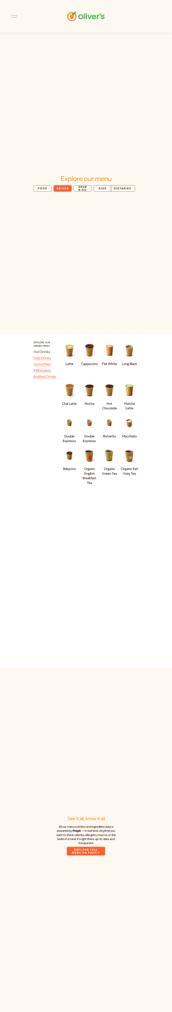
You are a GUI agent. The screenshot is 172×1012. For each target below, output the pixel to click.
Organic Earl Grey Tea (129, 471)
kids (103, 188)
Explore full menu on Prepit (86, 851)
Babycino (69, 469)
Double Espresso (69, 438)
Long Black (129, 364)
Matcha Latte (129, 406)
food (42, 188)
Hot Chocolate (109, 406)
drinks (62, 188)
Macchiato (129, 436)
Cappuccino (89, 364)
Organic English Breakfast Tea (89, 476)
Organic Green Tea (109, 471)
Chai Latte (69, 404)
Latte (69, 364)
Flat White (109, 364)
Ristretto (109, 436)
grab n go (82, 188)
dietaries (122, 188)
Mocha (89, 404)
